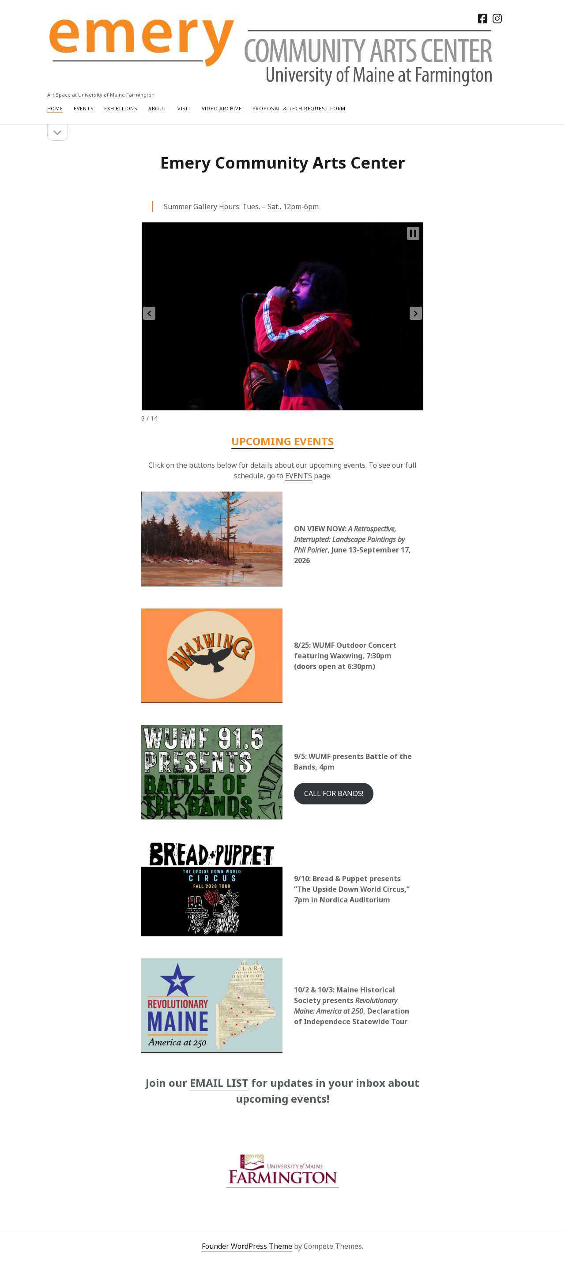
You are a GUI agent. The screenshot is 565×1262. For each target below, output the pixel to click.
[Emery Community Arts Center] (272, 83)
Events (84, 108)
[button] (149, 313)
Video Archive (222, 108)
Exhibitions (120, 108)
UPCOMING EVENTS (282, 441)
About (157, 108)
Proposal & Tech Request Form (299, 108)
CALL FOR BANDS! (333, 793)
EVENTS (298, 476)
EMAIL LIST (219, 1082)
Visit (184, 108)
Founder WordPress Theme (247, 1246)
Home (55, 108)
